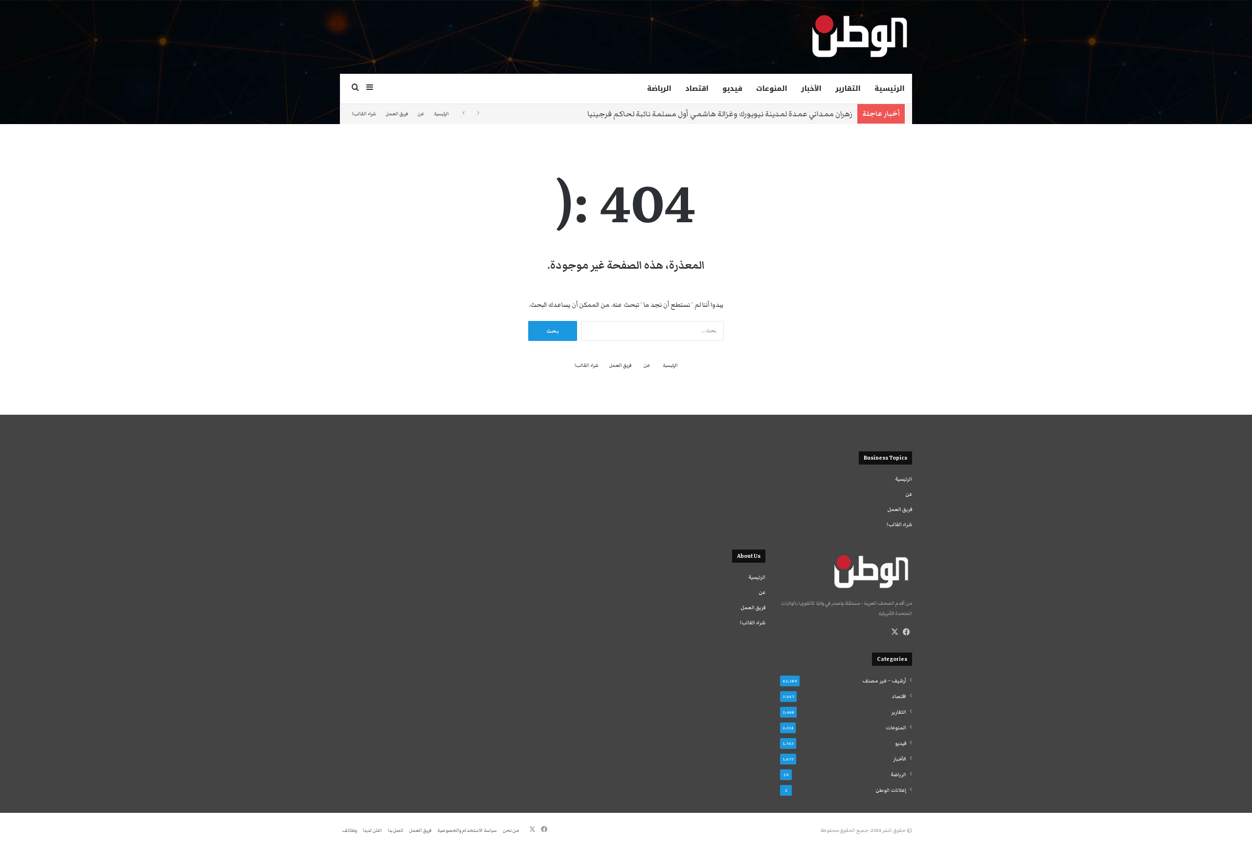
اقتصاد (697, 88)
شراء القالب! (364, 114)
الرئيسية (889, 88)
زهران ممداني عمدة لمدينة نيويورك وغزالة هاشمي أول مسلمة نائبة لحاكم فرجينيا (719, 114)
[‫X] (894, 632)
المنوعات (771, 88)
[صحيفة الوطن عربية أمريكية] (858, 36)
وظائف (349, 830)
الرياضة (659, 88)
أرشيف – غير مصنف (884, 681)
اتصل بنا (395, 830)
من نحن (511, 830)
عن (421, 114)
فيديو (732, 88)
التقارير (848, 88)
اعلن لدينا (372, 830)
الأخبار (811, 88)
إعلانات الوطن (891, 790)
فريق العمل (397, 114)
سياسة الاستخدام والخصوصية (467, 830)
